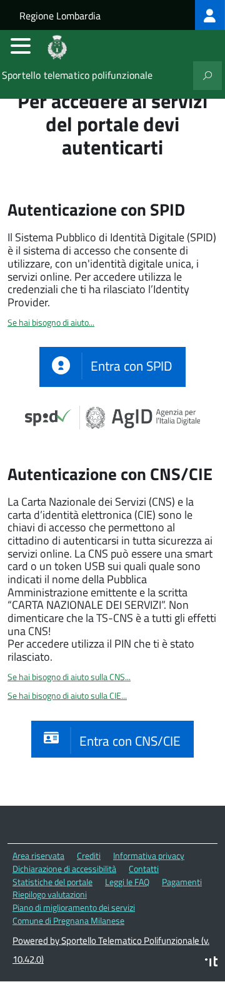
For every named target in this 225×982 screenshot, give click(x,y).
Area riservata (38, 855)
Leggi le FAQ (127, 881)
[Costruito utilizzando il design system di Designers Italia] (211, 962)
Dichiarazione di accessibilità (64, 868)
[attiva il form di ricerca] (207, 75)
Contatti (144, 868)
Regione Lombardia (60, 15)
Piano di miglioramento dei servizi (73, 907)
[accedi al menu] (21, 46)
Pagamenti (182, 881)
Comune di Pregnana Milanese (68, 920)
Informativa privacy (148, 855)
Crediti (89, 855)
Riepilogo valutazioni (49, 894)
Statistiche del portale (52, 881)
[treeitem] (210, 15)
